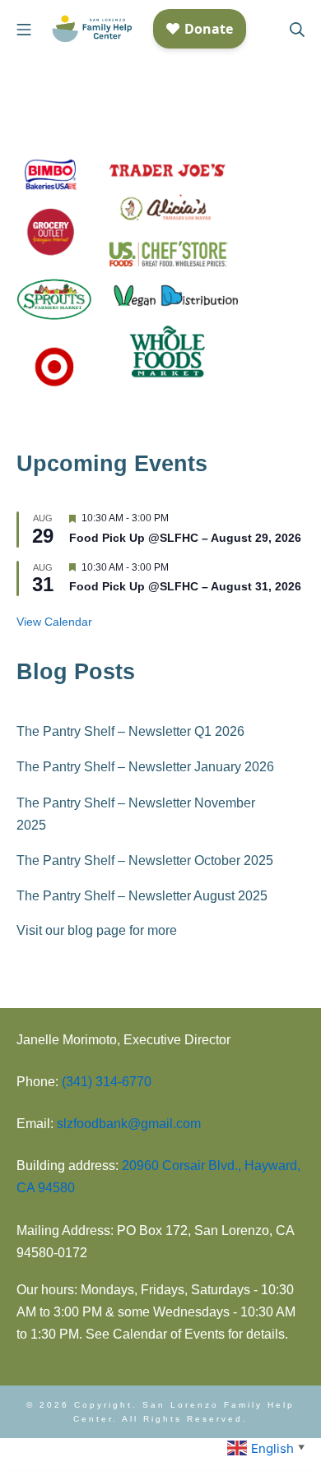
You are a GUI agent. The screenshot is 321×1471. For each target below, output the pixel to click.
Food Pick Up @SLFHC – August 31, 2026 (185, 586)
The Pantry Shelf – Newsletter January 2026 (145, 767)
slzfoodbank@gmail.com (129, 1124)
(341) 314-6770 (106, 1082)
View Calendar (54, 621)
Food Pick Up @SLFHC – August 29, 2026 (185, 537)
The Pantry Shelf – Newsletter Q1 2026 (130, 731)
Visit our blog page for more (96, 930)
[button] (268, 1447)
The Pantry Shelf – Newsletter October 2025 (144, 860)
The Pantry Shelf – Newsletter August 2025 (142, 896)
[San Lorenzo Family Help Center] (92, 29)
